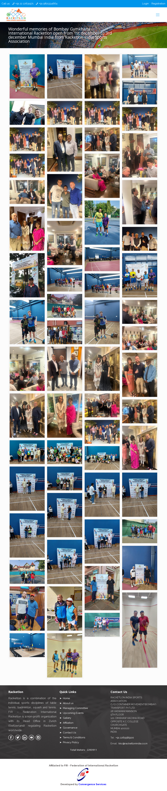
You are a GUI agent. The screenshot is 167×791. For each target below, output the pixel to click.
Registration (158, 3)
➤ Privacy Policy (69, 742)
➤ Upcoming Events (72, 713)
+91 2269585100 (125, 737)
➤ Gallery (65, 717)
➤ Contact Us (68, 732)
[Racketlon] (16, 14)
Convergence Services (92, 784)
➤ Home (65, 698)
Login (145, 3)
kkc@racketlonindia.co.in (133, 743)
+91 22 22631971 (24, 3)
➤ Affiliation (66, 722)
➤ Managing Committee (74, 708)
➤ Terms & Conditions (72, 737)
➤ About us (66, 703)
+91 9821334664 (48, 3)
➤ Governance (68, 727)
